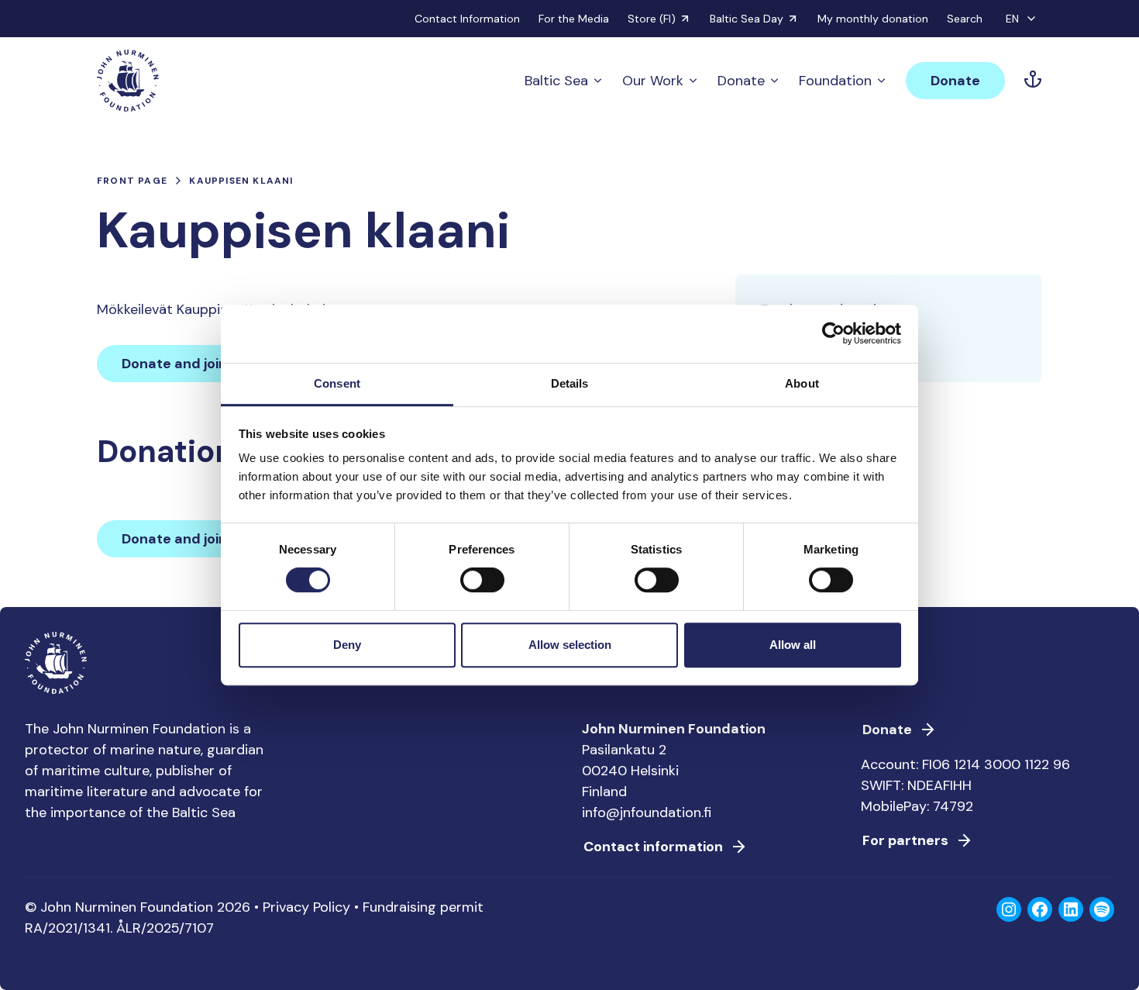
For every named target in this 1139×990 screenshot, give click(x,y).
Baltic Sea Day (746, 19)
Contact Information (467, 19)
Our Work (652, 80)
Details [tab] (570, 383)
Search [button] (964, 19)
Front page (132, 180)
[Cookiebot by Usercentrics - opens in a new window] (833, 333)
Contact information (653, 846)
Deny (347, 644)
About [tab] (802, 383)
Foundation (835, 80)
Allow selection (569, 644)
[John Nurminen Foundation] (128, 81)
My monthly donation (872, 19)
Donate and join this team (208, 363)
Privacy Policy (306, 907)
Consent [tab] (337, 383)
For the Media (574, 19)
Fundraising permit (423, 907)
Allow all (792, 644)
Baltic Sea (556, 80)
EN (1012, 19)
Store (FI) (652, 19)
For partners (905, 840)
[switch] (482, 586)
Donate (741, 80)
